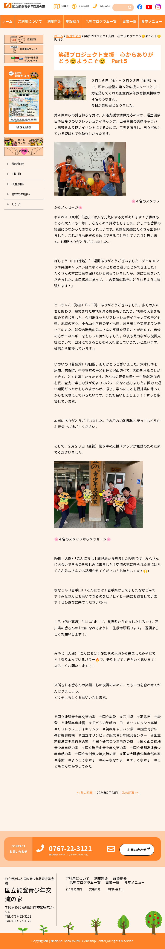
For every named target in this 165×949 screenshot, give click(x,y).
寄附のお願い (21, 194)
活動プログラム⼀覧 (101, 21)
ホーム (7, 21)
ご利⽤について (30, 21)
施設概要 (18, 164)
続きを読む (23, 127)
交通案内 (64, 6)
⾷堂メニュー (151, 21)
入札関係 (18, 184)
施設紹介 (72, 21)
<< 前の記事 (84, 792)
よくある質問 (84, 6)
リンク (16, 204)
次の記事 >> (130, 792)
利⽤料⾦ (54, 21)
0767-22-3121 (70, 848)
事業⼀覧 (129, 21)
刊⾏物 (16, 174)
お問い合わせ (105, 6)
